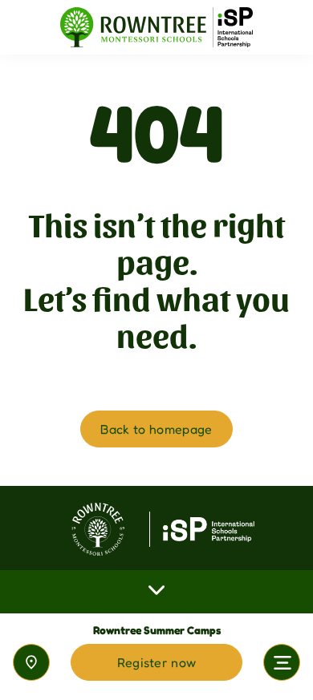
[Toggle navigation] (281, 662)
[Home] (156, 28)
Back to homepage (156, 429)
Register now (157, 662)
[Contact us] (31, 662)
